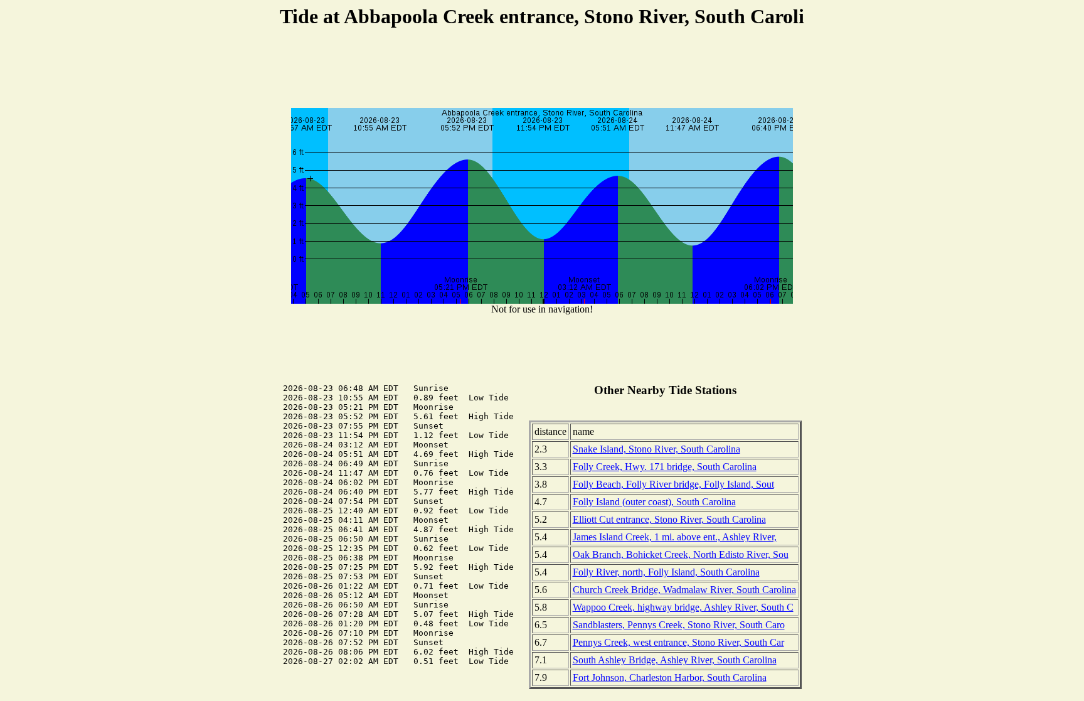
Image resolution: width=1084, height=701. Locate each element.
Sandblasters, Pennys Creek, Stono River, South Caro (679, 624)
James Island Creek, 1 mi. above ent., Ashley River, (675, 537)
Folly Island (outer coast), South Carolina (654, 501)
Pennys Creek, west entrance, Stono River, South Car (678, 642)
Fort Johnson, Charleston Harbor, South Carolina (670, 677)
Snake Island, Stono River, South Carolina (656, 449)
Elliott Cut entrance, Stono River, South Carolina (669, 519)
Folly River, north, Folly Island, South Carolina (666, 572)
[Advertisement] (542, 69)
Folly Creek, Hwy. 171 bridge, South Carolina (665, 466)
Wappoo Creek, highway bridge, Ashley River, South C (683, 607)
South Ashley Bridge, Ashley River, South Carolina (675, 660)
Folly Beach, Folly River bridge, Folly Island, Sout (673, 484)
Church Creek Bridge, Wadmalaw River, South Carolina (684, 589)
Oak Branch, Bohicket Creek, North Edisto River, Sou (681, 554)
